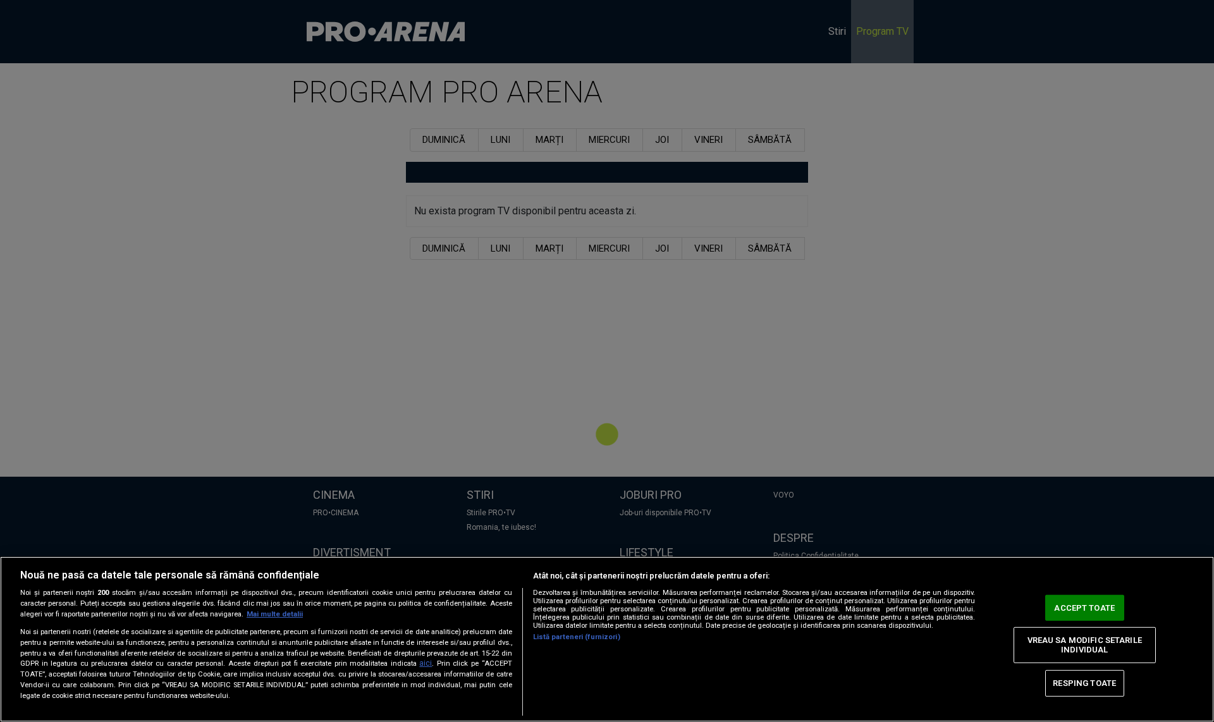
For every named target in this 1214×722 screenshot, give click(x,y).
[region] (607, 639)
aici (425, 663)
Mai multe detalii (275, 614)
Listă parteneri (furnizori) (576, 637)
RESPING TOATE (1084, 683)
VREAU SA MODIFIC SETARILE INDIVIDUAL (1084, 644)
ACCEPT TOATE (1084, 608)
